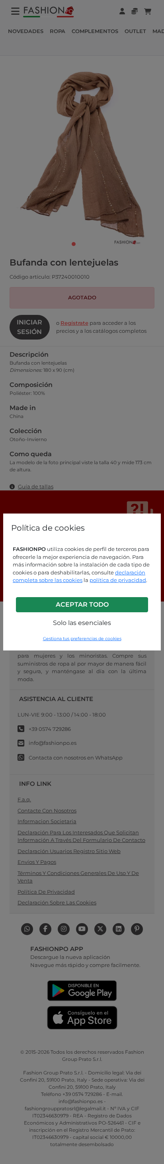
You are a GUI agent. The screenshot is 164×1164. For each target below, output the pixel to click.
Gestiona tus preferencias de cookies (82, 638)
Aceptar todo (82, 604)
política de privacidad (118, 580)
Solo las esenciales (82, 623)
